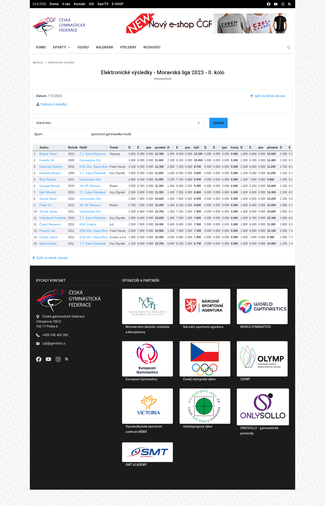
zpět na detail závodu (269, 96)
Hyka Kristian (48, 243)
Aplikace (37, 62)
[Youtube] (49, 359)
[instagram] (282, 4)
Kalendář (104, 47)
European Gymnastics (141, 379)
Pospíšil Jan (47, 230)
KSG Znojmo (88, 224)
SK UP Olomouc (90, 186)
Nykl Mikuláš (47, 192)
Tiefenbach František (52, 218)
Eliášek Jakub (48, 237)
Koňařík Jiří (46, 160)
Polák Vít (45, 205)
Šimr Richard (47, 179)
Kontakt (79, 4)
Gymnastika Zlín (90, 160)
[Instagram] (58, 359)
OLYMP (245, 379)
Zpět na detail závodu (51, 258)
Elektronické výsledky (61, 62)
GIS (91, 4)
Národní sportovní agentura (203, 327)
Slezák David (47, 198)
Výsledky (128, 47)
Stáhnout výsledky (53, 104)
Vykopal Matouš (49, 186)
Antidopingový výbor (198, 426)
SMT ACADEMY (136, 464)
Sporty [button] (59, 47)
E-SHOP (118, 4)
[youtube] (275, 4)
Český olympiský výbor (199, 379)
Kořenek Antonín (50, 173)
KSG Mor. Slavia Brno (94, 166)
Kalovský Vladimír (51, 166)
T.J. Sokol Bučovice (92, 154)
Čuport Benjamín (50, 224)
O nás (66, 4)
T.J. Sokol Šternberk (93, 173)
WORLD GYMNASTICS (255, 327)
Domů (54, 4)
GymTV (103, 4)
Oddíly (83, 47)
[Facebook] (39, 359)
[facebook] (268, 4)
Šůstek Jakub (48, 211)
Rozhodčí (151, 47)
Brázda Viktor (48, 154)
